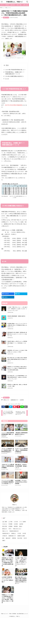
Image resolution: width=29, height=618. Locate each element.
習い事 (25, 538)
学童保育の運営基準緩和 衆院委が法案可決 (16, 316)
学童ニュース (5, 17)
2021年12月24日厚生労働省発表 (13, 105)
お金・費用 (4, 521)
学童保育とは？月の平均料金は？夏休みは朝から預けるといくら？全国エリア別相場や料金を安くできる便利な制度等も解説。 (17, 368)
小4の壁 (24, 533)
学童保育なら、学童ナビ (14, 2)
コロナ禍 (16, 521)
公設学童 (21, 399)
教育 (3, 538)
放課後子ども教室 (21, 535)
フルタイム (4, 524)
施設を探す (8, 538)
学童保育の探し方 (6, 533)
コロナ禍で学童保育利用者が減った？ (15, 69)
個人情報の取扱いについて (22, 613)
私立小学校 (20, 538)
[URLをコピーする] (26, 407)
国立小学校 (4, 526)
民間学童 (14, 538)
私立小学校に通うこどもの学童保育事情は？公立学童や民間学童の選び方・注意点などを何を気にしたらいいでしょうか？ (17, 377)
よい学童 (10, 521)
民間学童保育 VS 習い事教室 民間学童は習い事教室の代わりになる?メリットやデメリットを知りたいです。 (17, 334)
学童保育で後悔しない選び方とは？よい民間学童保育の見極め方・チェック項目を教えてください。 (17, 343)
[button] (3, 407)
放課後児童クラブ (14, 399)
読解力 (3, 540)
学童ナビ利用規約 (12, 613)
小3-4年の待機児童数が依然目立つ (14, 76)
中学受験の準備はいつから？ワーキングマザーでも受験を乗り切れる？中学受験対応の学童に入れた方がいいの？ (17, 325)
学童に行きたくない (17, 528)
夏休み (20, 526)
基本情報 (16, 526)
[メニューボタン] (2, 2)
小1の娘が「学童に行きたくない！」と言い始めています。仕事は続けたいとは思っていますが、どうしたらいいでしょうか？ (17, 308)
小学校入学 (4, 535)
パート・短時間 (22, 521)
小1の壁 (19, 533)
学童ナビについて (4, 613)
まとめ (7, 78)
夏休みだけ (4, 528)
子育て (10, 528)
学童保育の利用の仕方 (14, 531)
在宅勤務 (10, 526)
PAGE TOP (26, 598)
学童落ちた (13, 533)
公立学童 (16, 524)
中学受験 (10, 524)
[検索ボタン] (27, 2)
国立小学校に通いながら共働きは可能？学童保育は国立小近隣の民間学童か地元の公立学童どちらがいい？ (17, 359)
